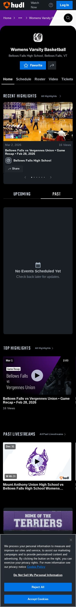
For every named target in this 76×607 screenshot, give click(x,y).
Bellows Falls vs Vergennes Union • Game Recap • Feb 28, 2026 (35, 152)
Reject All (38, 587)
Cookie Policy (36, 566)
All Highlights (49, 96)
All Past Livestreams (51, 434)
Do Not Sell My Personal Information (38, 575)
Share (15, 168)
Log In (64, 5)
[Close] (71, 540)
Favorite (36, 65)
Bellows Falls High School (32, 160)
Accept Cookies (38, 599)
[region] (38, 570)
